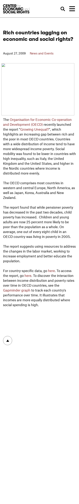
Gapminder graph (16, 290)
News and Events (41, 53)
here (51, 271)
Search (62, 9)
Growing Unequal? (34, 129)
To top (7, 340)
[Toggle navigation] (72, 9)
